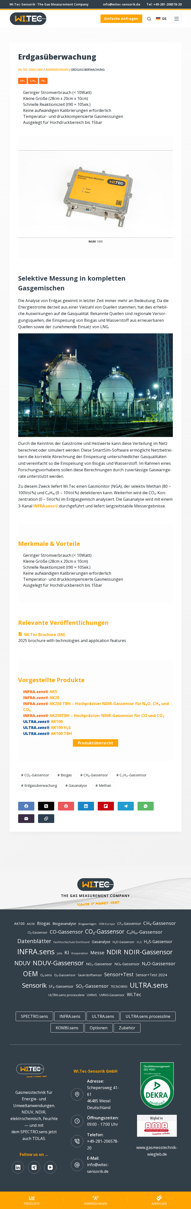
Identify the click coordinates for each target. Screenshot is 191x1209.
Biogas (64, 775)
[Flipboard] (106, 806)
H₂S (139, 942)
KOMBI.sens (67, 1028)
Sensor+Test (119, 974)
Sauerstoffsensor (90, 975)
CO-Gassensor (66, 931)
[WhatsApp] (146, 806)
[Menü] (177, 19)
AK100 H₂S (47, 727)
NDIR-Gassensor (148, 951)
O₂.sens (46, 975)
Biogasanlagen (87, 924)
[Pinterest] (66, 806)
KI (66, 952)
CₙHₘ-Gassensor (131, 775)
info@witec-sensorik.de (121, 4)
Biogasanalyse (64, 923)
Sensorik (34, 985)
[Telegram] (126, 806)
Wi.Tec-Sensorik (30, 70)
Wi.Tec (134, 994)
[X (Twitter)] (46, 806)
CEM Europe (107, 924)
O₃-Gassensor (65, 975)
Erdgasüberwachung (39, 785)
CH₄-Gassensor (94, 775)
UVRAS (92, 995)
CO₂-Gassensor (35, 775)
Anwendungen (57, 70)
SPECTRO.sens (34, 1016)
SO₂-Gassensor (92, 986)
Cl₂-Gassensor (38, 932)
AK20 (41, 697)
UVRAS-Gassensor (112, 995)
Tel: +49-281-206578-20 (164, 4)
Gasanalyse (76, 785)
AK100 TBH (47, 733)
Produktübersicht (95, 742)
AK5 (40, 691)
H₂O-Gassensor (124, 942)
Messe (97, 952)
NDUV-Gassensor (58, 962)
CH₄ (43, 80)
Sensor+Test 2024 (151, 974)
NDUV (22, 963)
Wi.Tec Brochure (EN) (44, 634)
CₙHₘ (33, 80)
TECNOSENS (119, 986)
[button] (161, 18)
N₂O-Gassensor (158, 963)
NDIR (114, 952)
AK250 (31, 924)
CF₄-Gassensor (129, 923)
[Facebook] (26, 806)
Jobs (59, 953)
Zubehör (127, 1028)
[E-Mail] (26, 818)
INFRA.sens (36, 952)
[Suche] (149, 19)
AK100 (43, 721)
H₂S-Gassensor (158, 941)
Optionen (98, 1028)
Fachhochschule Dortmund (71, 942)
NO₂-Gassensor (99, 963)
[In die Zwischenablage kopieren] (46, 818)
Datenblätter (34, 941)
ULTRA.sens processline (66, 995)
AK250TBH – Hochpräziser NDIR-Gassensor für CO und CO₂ (93, 715)
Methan (103, 785)
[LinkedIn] (86, 806)
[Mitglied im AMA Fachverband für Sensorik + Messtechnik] (157, 1125)
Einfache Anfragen (121, 18)
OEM (30, 973)
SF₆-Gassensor (61, 986)
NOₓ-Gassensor (127, 964)
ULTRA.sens (149, 985)
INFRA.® (46, 506)
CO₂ (22, 80)
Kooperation (79, 953)
